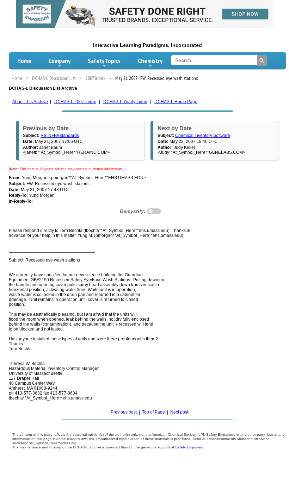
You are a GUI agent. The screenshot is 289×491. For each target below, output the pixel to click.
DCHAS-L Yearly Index (125, 101)
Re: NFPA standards (60, 135)
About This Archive (30, 101)
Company (59, 61)
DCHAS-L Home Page (175, 101)
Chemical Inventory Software (202, 135)
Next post (179, 412)
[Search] (262, 60)
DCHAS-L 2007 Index (75, 101)
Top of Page (153, 412)
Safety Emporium (189, 447)
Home (24, 61)
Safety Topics (104, 61)
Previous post (124, 412)
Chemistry (150, 61)
